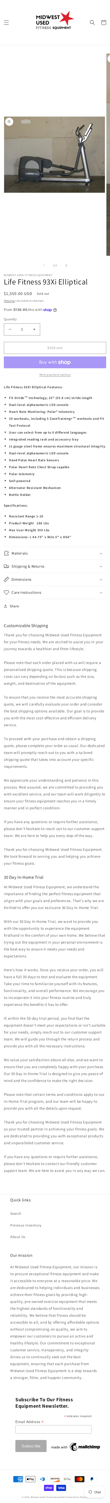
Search (15, 1213)
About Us (18, 1236)
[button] (6, 22)
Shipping (9, 300)
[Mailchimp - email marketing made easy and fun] (76, 1451)
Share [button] (14, 606)
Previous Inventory (25, 1225)
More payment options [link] (55, 374)
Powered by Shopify (77, 1497)
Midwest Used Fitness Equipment (49, 1497)
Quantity (10, 319)
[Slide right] (66, 265)
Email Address (29, 1421)
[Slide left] (43, 265)
